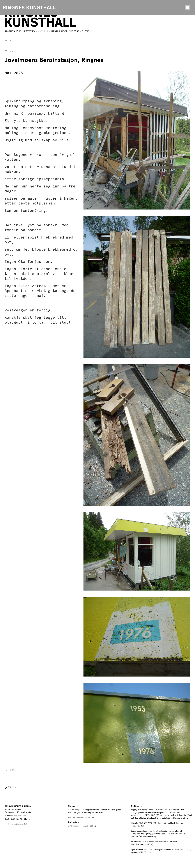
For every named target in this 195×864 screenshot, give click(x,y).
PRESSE (74, 31)
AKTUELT (43, 31)
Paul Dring (186, 849)
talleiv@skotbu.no (18, 815)
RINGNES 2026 (13, 31)
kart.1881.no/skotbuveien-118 (81, 817)
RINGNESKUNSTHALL (40, 18)
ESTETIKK (29, 31)
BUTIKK (86, 31)
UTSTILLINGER (59, 31)
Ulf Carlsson (147, 852)
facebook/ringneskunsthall (16, 824)
